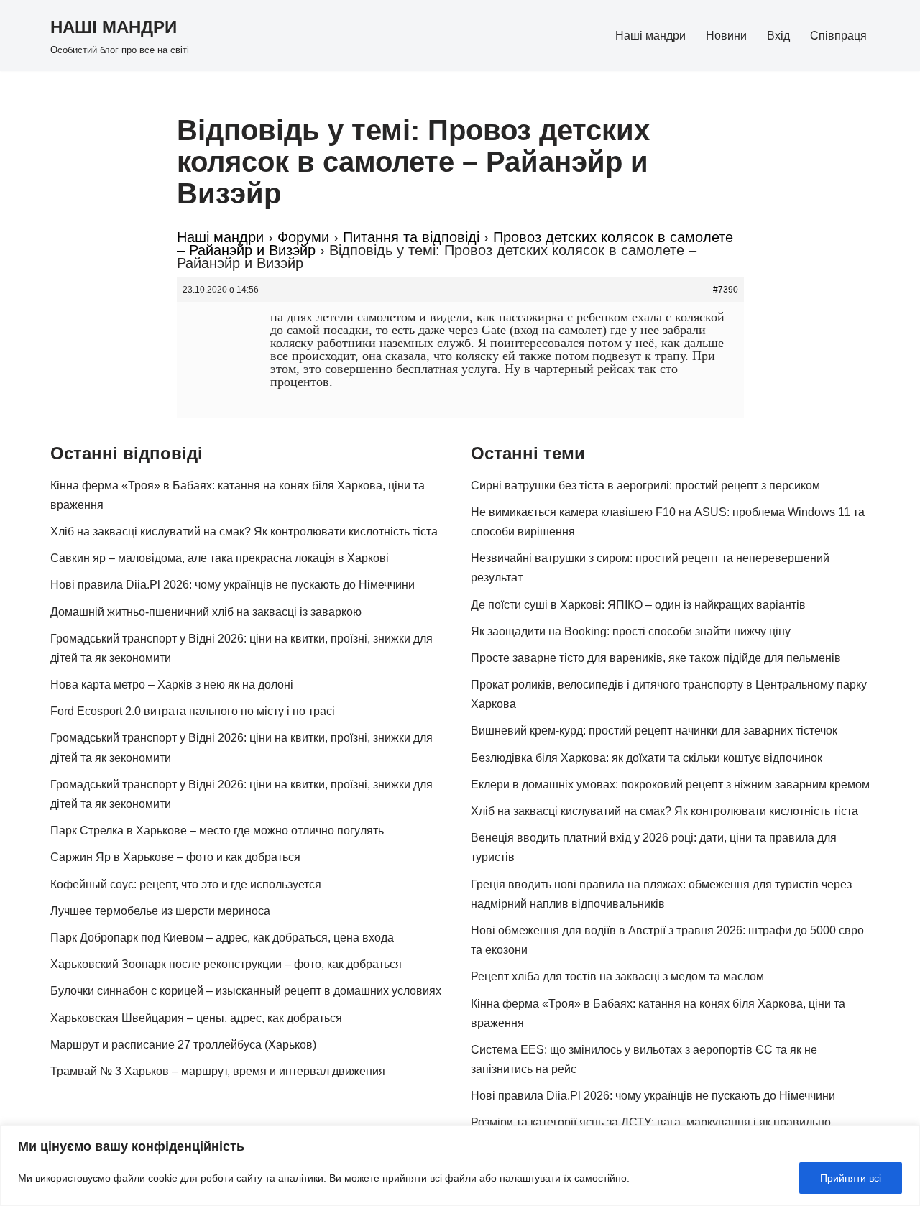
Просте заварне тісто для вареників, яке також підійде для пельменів (656, 658)
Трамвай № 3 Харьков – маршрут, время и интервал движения (217, 1071)
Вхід (778, 35)
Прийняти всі (850, 1178)
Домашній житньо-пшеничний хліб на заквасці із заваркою (206, 612)
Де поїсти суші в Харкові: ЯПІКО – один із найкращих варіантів (638, 605)
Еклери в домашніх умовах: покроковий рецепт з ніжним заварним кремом (670, 784)
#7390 (725, 290)
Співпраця (838, 35)
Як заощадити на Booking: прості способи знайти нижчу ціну (631, 631)
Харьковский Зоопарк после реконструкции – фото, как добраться (226, 964)
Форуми (303, 237)
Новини (726, 35)
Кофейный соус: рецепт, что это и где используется (185, 884)
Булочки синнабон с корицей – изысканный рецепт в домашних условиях (245, 991)
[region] (460, 1165)
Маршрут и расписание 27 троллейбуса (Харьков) (183, 1045)
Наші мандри (650, 35)
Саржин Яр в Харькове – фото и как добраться (175, 857)
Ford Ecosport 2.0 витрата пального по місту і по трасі (192, 711)
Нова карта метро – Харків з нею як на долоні (171, 684)
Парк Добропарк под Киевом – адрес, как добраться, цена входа (222, 937)
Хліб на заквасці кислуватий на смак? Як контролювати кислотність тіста (244, 531)
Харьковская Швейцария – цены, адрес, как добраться (196, 1018)
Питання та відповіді (411, 237)
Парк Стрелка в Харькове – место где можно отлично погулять (217, 830)
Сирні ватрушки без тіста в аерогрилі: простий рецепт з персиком (645, 485)
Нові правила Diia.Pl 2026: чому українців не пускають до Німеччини (232, 585)
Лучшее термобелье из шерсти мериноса (160, 911)
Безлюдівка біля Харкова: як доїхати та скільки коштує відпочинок (646, 758)
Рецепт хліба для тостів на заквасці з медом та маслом (617, 976)
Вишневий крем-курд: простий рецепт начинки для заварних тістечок (654, 730)
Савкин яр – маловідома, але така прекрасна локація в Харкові (219, 558)
